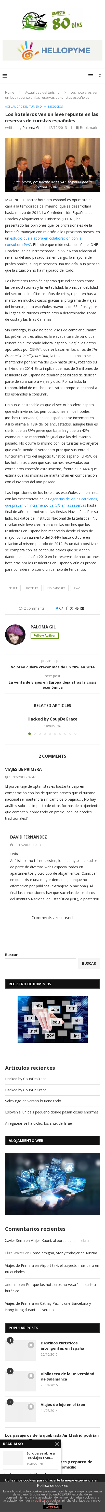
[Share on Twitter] (71, 608)
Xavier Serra (15, 1240)
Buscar (11, 954)
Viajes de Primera (23, 769)
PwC (77, 588)
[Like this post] (61, 608)
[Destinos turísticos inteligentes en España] (20, 1350)
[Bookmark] (99, 75)
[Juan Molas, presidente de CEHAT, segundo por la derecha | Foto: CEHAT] (52, 141)
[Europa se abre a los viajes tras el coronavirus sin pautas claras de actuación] (13, 1458)
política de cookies (48, 1500)
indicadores (56, 588)
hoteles (32, 588)
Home (9, 92)
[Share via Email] (82, 608)
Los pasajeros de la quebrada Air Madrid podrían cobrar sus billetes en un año (52, 1438)
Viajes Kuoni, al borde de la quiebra (60, 1240)
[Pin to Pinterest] (76, 608)
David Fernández (28, 837)
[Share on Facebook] (67, 608)
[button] (9, 725)
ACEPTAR (52, 1507)
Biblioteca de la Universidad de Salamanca (67, 1376)
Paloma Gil (31, 127)
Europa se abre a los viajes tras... (41, 1455)
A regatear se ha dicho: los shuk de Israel (39, 1123)
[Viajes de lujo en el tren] (20, 1412)
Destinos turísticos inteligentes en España (62, 1345)
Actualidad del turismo (42, 92)
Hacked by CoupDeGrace (52, 719)
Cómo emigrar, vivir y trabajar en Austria (63, 1253)
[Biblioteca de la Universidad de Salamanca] (20, 1381)
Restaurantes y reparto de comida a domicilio (66, 1464)
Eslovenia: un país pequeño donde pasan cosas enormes (52, 1112)
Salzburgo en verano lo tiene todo (33, 1100)
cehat (12, 588)
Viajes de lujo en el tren (63, 1404)
